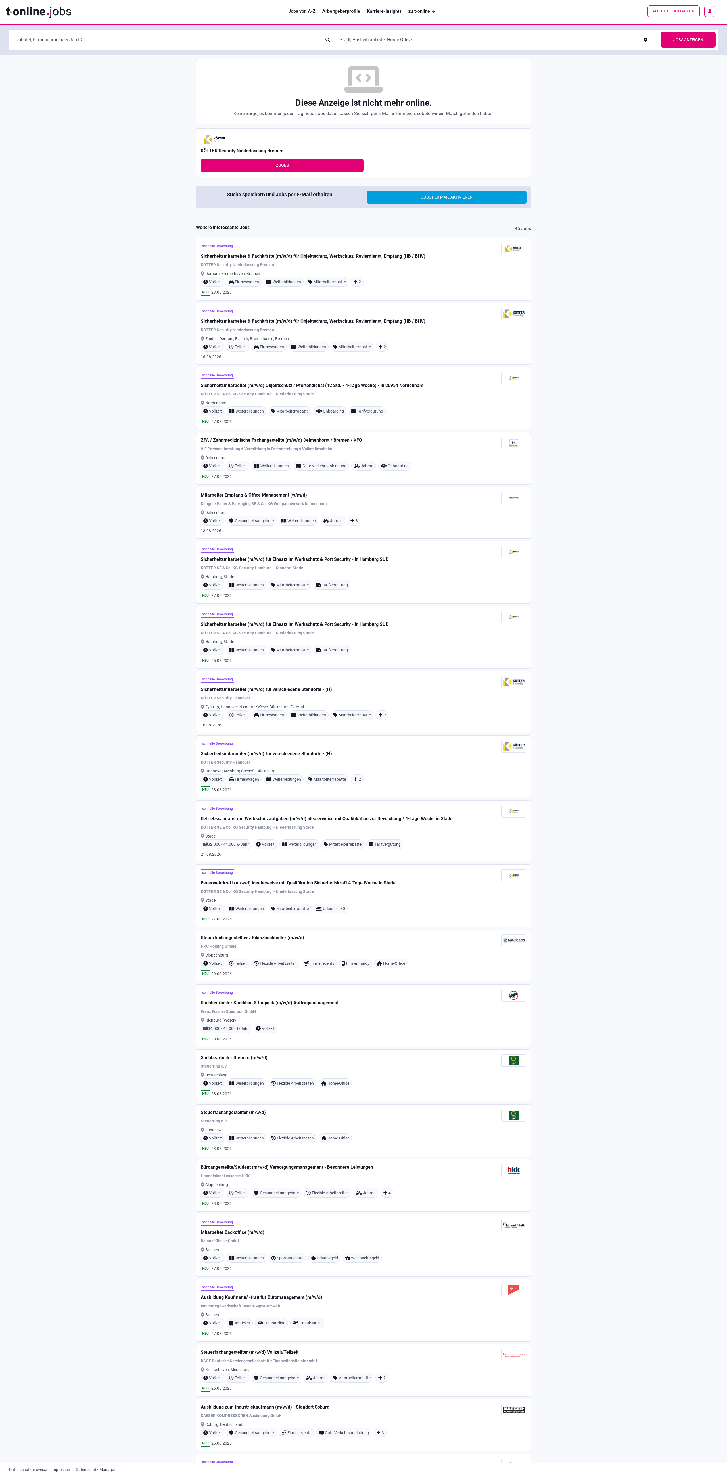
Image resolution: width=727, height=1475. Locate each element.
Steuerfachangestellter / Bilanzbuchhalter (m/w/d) (252, 937)
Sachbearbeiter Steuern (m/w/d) (234, 1057)
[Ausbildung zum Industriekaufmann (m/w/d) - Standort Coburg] (363, 1425)
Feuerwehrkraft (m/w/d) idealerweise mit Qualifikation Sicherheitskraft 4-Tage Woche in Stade (298, 883)
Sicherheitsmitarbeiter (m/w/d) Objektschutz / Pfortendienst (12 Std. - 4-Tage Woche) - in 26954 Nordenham (312, 385)
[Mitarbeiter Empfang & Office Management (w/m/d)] (363, 512)
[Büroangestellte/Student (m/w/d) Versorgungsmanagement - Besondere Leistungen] (363, 1185)
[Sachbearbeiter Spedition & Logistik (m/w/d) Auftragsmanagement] (363, 1016)
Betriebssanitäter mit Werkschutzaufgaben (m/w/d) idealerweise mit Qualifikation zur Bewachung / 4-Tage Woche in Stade (327, 818)
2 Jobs (282, 165)
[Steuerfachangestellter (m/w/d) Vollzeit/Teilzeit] (363, 1370)
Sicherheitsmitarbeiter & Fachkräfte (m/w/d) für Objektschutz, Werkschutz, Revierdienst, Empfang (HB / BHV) (313, 256)
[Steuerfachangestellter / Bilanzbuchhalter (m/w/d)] (363, 956)
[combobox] (167, 39)
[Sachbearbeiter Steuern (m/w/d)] (363, 1076)
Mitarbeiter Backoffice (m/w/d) (232, 1232)
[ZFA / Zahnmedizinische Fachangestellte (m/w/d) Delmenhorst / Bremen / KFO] (363, 458)
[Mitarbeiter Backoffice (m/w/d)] (363, 1245)
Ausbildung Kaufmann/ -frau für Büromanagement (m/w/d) (261, 1297)
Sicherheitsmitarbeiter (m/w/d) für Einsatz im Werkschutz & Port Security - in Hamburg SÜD (294, 559)
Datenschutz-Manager (95, 1469)
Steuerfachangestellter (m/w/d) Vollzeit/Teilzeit (249, 1352)
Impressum (61, 1469)
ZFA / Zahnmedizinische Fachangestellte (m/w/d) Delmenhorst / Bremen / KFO (281, 440)
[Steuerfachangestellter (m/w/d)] (363, 1131)
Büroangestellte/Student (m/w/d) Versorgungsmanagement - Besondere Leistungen (287, 1167)
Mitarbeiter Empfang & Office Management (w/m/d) (254, 495)
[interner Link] (38, 11)
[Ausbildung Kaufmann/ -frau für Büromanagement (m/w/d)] (363, 1310)
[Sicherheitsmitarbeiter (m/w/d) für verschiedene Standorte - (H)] (363, 702)
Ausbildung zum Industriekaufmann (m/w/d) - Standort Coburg (265, 1407)
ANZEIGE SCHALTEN (673, 11)
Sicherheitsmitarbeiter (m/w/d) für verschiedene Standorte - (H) (266, 689)
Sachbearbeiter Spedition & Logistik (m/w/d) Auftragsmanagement (270, 1002)
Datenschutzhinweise (28, 1469)
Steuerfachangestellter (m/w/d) (233, 1112)
